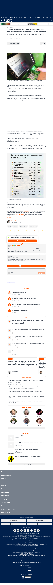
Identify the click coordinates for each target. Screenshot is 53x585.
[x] (28, 530)
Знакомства (19, 17)
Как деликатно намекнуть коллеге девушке (26, 304)
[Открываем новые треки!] (10, 311)
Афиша (42, 17)
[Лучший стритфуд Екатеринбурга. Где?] (10, 299)
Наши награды (5, 492)
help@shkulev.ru (23, 545)
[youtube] (31, 530)
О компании (4, 488)
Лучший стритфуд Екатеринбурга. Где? (24, 298)
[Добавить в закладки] (41, 43)
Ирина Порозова (15, 221)
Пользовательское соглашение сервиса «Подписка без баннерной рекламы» (26, 562)
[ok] (21, 530)
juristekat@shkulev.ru (43, 544)
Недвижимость (4, 17)
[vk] (18, 530)
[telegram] (14, 530)
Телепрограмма (36, 17)
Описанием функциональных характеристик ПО (26, 554)
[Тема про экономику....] (10, 293)
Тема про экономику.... (19, 292)
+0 (40, 253)
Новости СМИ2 (11, 282)
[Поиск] (45, 20)
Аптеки (46, 17)
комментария (14, 43)
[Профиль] (51, 20)
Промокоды (12, 17)
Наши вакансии (5, 495)
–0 (44, 253)
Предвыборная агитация (7, 505)
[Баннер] (5, 24)
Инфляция (15, 226)
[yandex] (35, 530)
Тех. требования (5, 502)
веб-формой (36, 545)
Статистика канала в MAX (8, 509)
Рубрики (3, 478)
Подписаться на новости (7, 472)
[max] (25, 530)
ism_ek (11, 245)
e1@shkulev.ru (32, 543)
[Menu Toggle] (1, 20)
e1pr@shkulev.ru (34, 550)
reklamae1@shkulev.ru (35, 548)
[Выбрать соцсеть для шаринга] (44, 43)
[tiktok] (38, 530)
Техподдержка (5, 499)
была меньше (26, 211)
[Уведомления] (48, 20)
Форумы (29, 17)
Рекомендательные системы (26, 560)
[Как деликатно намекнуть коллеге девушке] (10, 305)
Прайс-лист (4, 485)
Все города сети (5, 512)
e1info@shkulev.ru (35, 544)
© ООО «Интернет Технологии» (26, 574)
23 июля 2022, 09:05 (11, 38)
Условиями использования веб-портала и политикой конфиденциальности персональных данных (26, 555)
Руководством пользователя (26, 553)
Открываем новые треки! (20, 310)
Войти (12, 273)
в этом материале (19, 214)
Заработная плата (33, 226)
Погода (24, 17)
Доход (9, 226)
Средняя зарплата (23, 226)
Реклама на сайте (6, 482)
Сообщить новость (6, 475)
